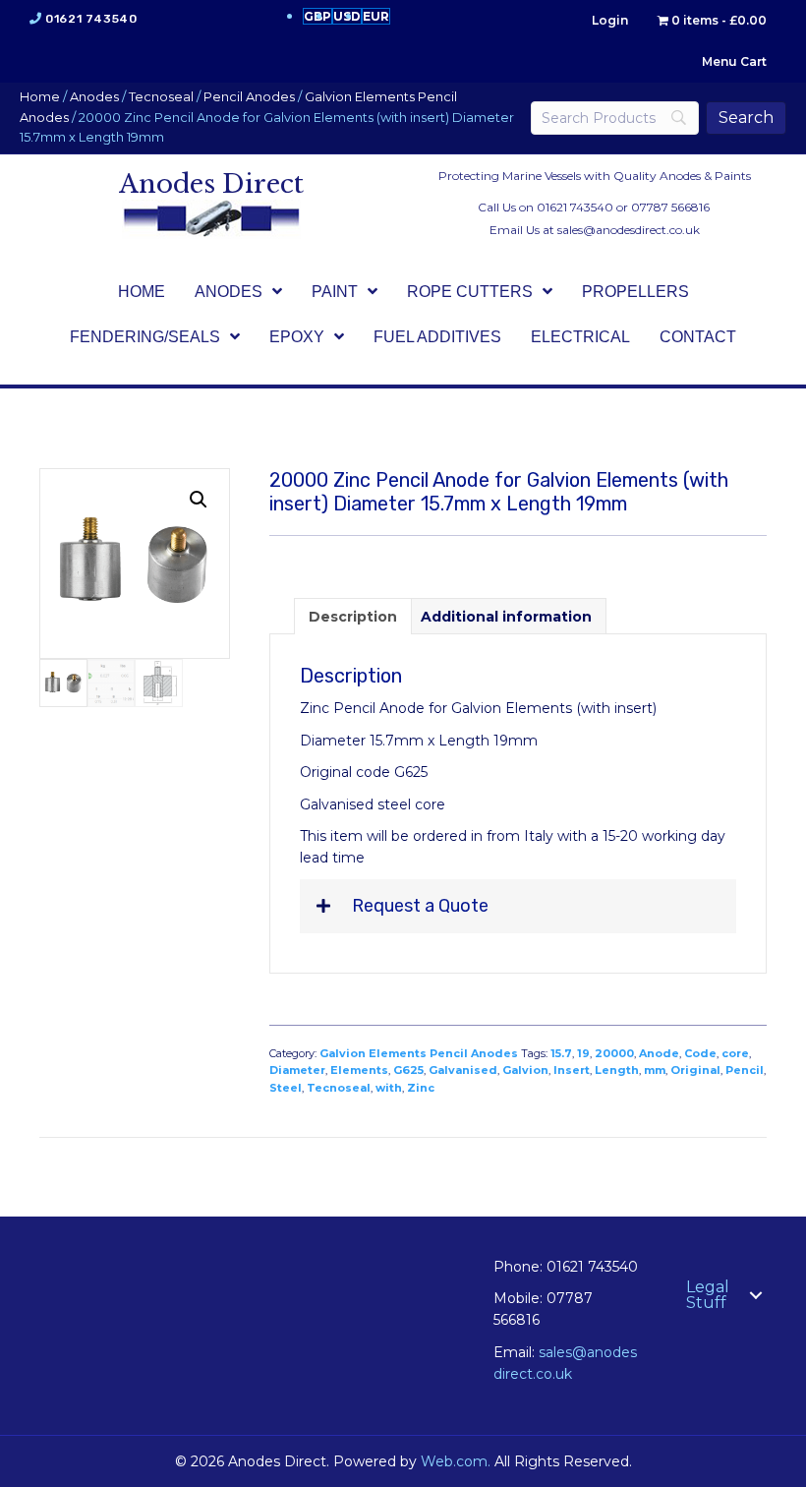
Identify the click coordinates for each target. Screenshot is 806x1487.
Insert (571, 1070)
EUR (376, 16)
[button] (198, 499)
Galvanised (463, 1070)
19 (583, 1053)
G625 (408, 1070)
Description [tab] (353, 616)
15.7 (561, 1053)
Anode (659, 1053)
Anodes (94, 96)
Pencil (744, 1070)
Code (700, 1053)
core (735, 1053)
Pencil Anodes (249, 96)
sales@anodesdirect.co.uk (628, 229)
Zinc (420, 1088)
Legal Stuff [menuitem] (707, 1295)
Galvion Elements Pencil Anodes (418, 1053)
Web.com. (455, 1461)
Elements (359, 1070)
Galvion (525, 1070)
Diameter (297, 1070)
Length (617, 1070)
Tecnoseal (161, 96)
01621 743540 (91, 19)
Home (40, 96)
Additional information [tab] (506, 616)
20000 (614, 1053)
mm (654, 1070)
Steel (285, 1088)
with (388, 1088)
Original (695, 1070)
